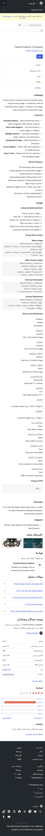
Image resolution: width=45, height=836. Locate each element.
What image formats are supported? (28, 584)
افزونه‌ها (18, 755)
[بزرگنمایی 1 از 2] (40, 541)
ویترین (19, 747)
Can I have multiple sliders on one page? (26, 611)
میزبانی (40, 755)
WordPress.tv (36, 778)
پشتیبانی (38, 87)
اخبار (41, 751)
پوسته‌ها (18, 751)
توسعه (38, 82)
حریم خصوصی (37, 759)
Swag (18, 778)
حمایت (17, 774)
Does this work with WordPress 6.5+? (27, 598)
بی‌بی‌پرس (38, 792)
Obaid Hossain (32, 50)
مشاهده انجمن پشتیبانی (34, 734)
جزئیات (38, 65)
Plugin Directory (37, 10)
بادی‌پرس (38, 796)
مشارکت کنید (16, 766)
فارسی (35, 806)
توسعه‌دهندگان (37, 774)
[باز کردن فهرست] (3, 3)
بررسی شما (38, 718)
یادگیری (40, 766)
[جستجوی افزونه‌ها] (19, 25)
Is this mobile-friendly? (34, 604)
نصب (39, 76)
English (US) (6, 669)
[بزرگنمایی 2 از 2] (19, 541)
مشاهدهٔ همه (6, 718)
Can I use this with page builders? (29, 591)
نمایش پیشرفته (37, 681)
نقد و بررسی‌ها (35, 70)
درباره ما (39, 747)
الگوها (19, 759)
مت (40, 789)
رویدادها (18, 770)
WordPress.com (35, 785)
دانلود (39, 56)
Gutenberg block (8, 674)
